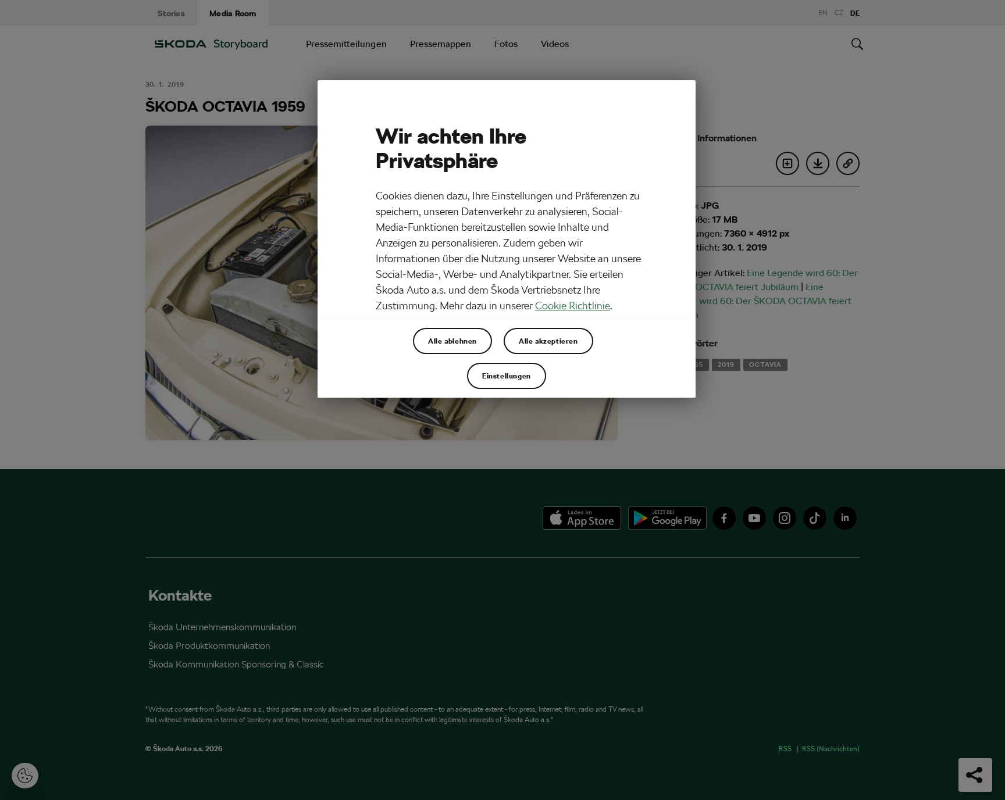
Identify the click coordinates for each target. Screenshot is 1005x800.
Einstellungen (506, 375)
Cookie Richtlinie (572, 305)
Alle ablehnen (452, 340)
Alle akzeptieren (548, 340)
